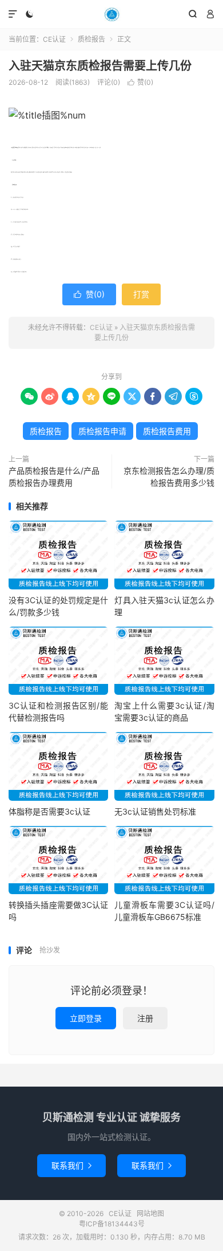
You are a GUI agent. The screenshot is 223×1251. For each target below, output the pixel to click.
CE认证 (111, 14)
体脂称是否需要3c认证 (49, 811)
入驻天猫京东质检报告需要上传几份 (100, 66)
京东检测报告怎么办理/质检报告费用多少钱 (169, 476)
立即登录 (86, 1018)
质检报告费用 (167, 431)
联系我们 (71, 1165)
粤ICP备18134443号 (112, 1223)
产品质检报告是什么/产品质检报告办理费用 (54, 476)
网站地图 (150, 1213)
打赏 (141, 294)
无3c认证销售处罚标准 (155, 811)
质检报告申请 (102, 431)
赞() (140, 82)
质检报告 (91, 39)
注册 (145, 1018)
